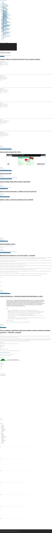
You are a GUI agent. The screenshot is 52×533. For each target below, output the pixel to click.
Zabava (11, 178)
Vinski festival (10, 170)
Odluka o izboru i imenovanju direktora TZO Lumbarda (16, 199)
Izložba (2, 428)
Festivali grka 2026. (6, 173)
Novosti (2, 149)
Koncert (4, 178)
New (0, 149)
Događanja (1, 170)
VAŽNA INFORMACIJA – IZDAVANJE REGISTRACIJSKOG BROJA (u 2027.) (21, 296)
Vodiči (3, 56)
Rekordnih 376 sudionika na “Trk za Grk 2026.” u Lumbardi (17, 255)
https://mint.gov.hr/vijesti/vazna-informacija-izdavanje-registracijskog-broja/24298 (20, 322)
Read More (1, 167)
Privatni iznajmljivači (9, 149)
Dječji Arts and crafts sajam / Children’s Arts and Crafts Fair (18, 191)
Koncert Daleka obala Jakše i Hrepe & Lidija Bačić (15, 181)
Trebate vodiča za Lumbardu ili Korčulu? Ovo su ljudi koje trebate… (20, 59)
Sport (10, 252)
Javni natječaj (2, 196)
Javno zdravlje (3, 430)
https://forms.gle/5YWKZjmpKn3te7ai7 (5, 352)
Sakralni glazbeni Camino (7, 244)
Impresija (19, 531)
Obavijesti (1, 56)
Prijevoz (2, 435)
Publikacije (2, 437)
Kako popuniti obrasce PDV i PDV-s (10, 152)
